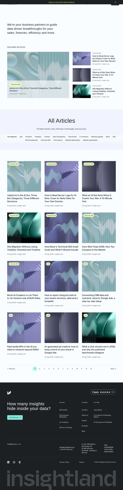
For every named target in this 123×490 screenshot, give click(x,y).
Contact (84, 410)
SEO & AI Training (65, 427)
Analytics (38, 137)
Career (84, 420)
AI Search (28, 137)
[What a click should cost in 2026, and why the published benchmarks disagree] (99, 335)
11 (81, 368)
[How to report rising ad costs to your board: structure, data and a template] (61, 284)
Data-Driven (72, 137)
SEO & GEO (63, 410)
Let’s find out (13, 417)
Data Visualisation (59, 137)
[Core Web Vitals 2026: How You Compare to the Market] (99, 233)
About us (85, 415)
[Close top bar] (115, 2)
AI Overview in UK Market (103, 422)
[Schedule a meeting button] (118, 485)
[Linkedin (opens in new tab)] (8, 462)
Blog (83, 431)
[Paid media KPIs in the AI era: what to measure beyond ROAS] (24, 335)
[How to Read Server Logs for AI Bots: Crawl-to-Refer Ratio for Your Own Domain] (94, 58)
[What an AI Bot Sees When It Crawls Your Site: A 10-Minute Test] (94, 75)
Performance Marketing (64, 416)
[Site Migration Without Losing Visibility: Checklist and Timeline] (94, 91)
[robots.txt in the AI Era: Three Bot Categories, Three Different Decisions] (38, 75)
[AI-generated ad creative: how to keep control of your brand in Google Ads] (61, 335)
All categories (12, 137)
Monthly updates (97, 137)
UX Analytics (64, 422)
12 (86, 368)
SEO (114, 137)
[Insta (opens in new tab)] (14, 462)
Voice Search (57, 140)
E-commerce (84, 137)
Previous (12, 369)
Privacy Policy (64, 462)
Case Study (98, 410)
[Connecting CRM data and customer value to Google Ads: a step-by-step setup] (99, 284)
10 (77, 368)
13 (91, 368)
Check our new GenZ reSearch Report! (61, 2)
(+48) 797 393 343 (66, 449)
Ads (21, 137)
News (108, 137)
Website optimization (90, 140)
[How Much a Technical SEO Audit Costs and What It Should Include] (61, 233)
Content (47, 137)
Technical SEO (16, 84)
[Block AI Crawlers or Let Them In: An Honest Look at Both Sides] (24, 284)
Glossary (85, 426)
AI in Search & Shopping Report (102, 416)
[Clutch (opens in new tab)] (20, 462)
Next (112, 369)
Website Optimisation (72, 140)
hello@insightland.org (66, 447)
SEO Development (31, 140)
